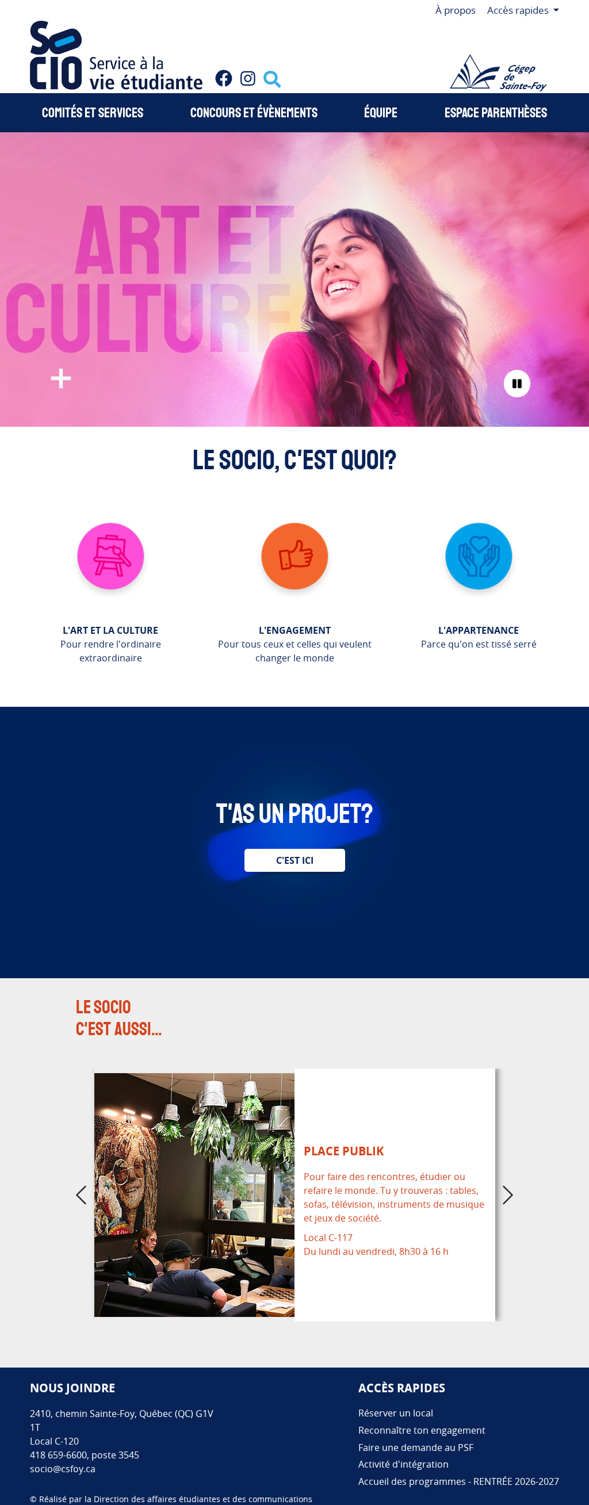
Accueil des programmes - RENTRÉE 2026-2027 (458, 1481)
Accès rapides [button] (519, 10)
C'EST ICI (294, 860)
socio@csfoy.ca (62, 1468)
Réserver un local (395, 1413)
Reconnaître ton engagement (421, 1430)
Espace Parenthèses (496, 113)
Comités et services (92, 113)
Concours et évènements (254, 113)
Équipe (380, 113)
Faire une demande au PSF (415, 1447)
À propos (455, 10)
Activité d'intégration (403, 1464)
